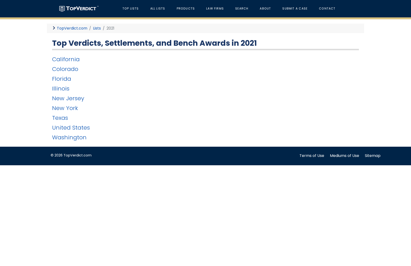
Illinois (60, 88)
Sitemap (373, 155)
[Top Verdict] (78, 8)
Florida (61, 79)
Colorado (65, 69)
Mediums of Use (344, 155)
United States (71, 127)
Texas (60, 118)
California (66, 59)
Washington (69, 137)
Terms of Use (311, 155)
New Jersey (68, 98)
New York (65, 108)
